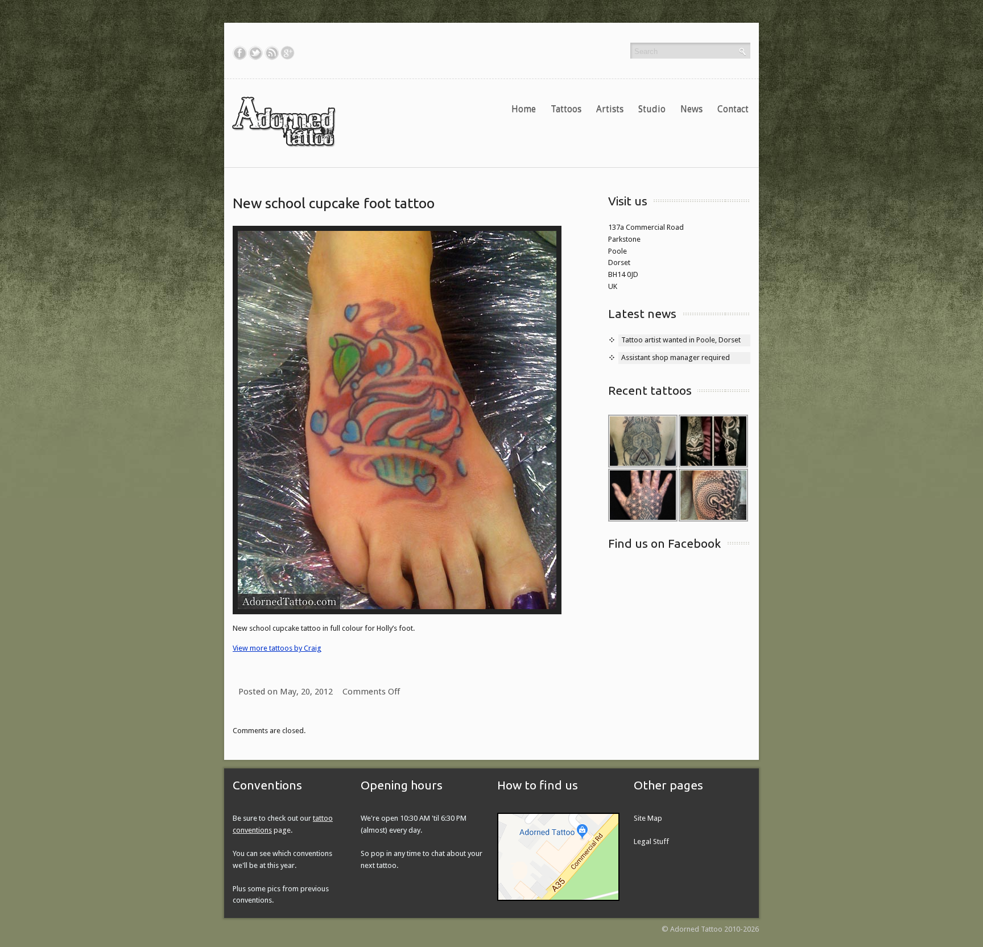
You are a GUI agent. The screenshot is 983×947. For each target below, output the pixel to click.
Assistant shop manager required (675, 357)
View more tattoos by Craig (277, 648)
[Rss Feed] (272, 53)
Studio (652, 109)
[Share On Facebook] (240, 53)
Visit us (627, 201)
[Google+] (287, 53)
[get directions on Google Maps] (558, 856)
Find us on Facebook (664, 543)
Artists (609, 109)
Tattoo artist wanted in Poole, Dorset (681, 340)
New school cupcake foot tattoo (334, 203)
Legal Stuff (651, 841)
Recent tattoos (650, 390)
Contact (733, 109)
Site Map (648, 818)
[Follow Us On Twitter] (256, 53)
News (691, 109)
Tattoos (566, 109)
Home (523, 109)
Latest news (642, 313)
